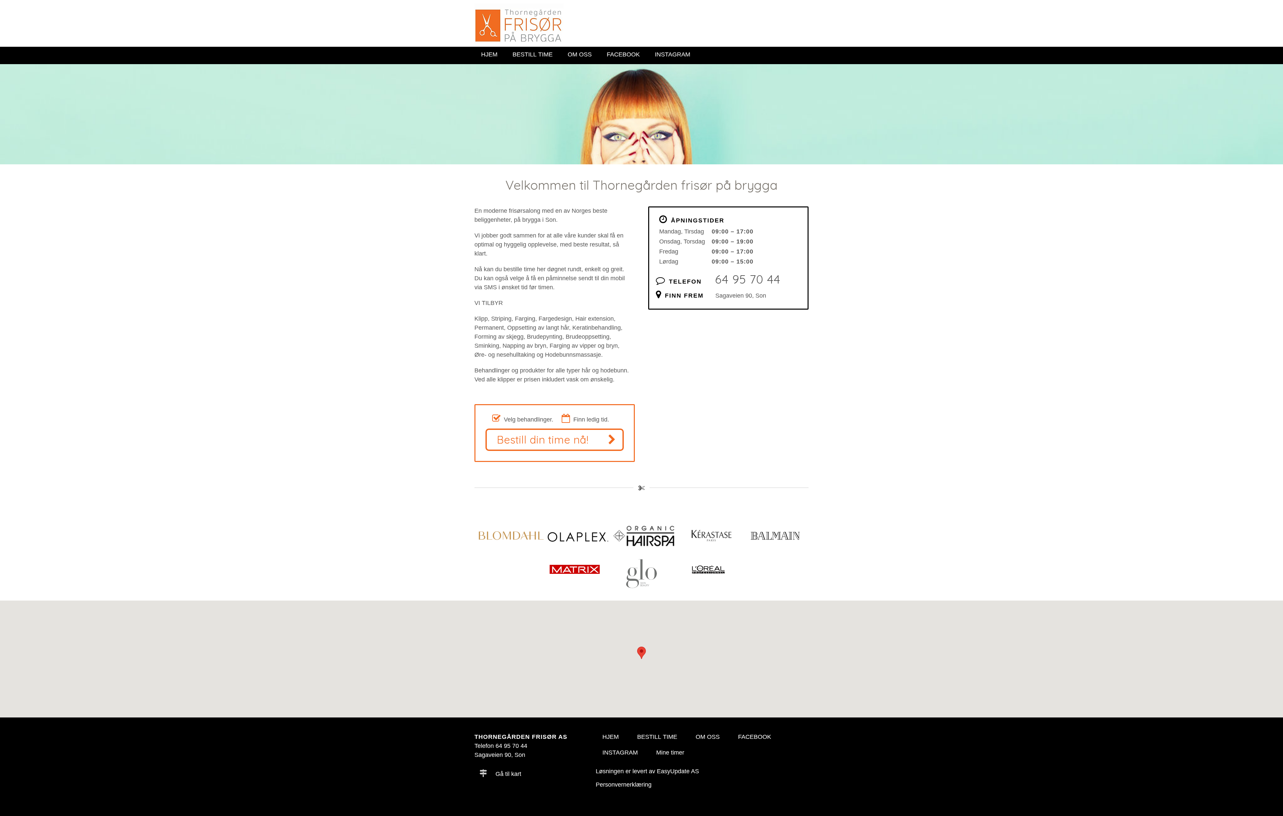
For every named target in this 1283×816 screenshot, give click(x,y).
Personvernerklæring (624, 784)
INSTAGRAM (672, 54)
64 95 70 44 (747, 279)
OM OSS (580, 54)
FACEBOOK (623, 54)
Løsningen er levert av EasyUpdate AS (647, 771)
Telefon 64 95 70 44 (500, 746)
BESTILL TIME (533, 54)
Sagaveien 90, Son (740, 295)
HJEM (489, 54)
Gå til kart (507, 774)
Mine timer (670, 752)
